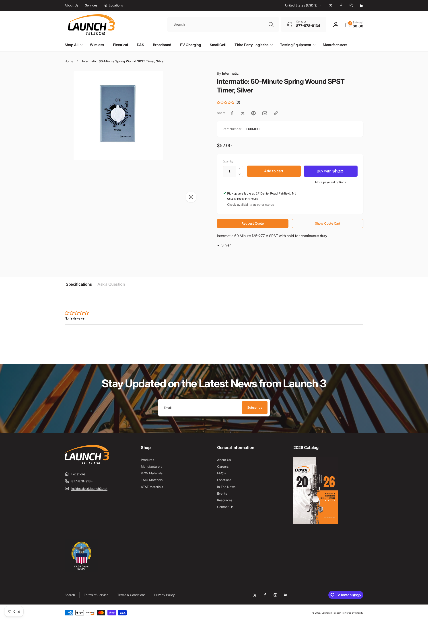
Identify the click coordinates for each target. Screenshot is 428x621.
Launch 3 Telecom (331, 612)
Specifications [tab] (79, 284)
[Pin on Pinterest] (253, 113)
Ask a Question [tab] (111, 284)
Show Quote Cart (327, 223)
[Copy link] (276, 113)
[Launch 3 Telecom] (87, 463)
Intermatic (228, 73)
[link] (71, 5)
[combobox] (223, 24)
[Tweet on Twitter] (243, 113)
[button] (354, 24)
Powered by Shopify (352, 612)
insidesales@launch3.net (89, 488)
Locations (78, 474)
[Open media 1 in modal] (132, 138)
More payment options (330, 182)
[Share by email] (265, 113)
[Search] (271, 24)
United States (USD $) (301, 5)
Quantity (228, 161)
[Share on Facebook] (232, 113)
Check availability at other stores (250, 204)
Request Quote (253, 223)
